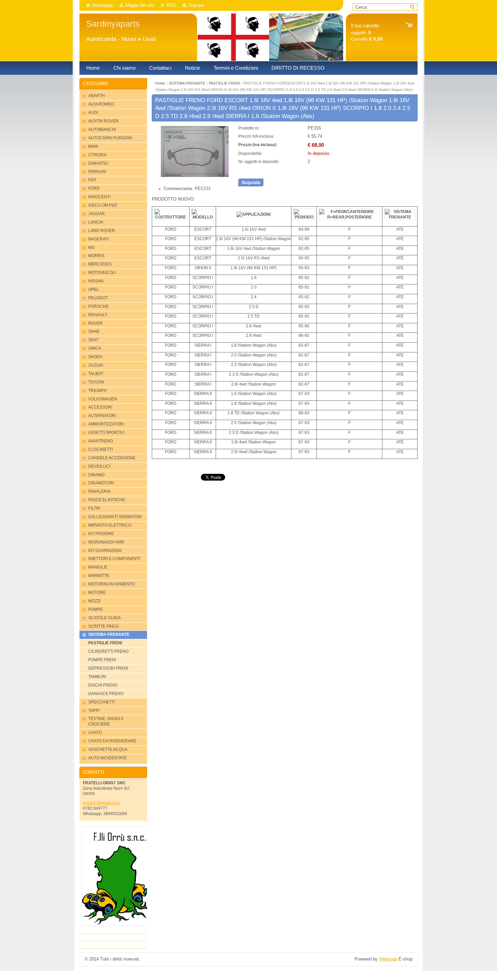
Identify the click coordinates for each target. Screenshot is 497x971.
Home (160, 83)
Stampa (196, 5)
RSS (171, 5)
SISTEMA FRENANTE (187, 83)
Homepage (102, 5)
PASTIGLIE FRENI (224, 83)
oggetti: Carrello (367, 32)
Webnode (388, 959)
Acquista (251, 182)
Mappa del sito (139, 5)
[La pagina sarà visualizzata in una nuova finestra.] (195, 175)
